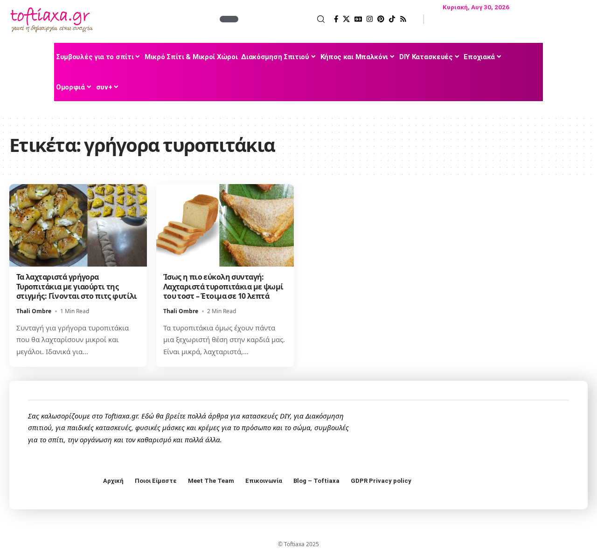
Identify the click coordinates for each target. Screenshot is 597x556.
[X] (346, 19)
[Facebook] (336, 19)
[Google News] (358, 19)
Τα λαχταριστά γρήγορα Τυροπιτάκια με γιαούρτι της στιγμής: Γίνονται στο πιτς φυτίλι (76, 287)
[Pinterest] (381, 19)
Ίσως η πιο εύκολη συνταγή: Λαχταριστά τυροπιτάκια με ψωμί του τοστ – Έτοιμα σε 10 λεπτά (223, 287)
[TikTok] (392, 19)
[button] (283, 19)
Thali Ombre (33, 311)
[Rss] (403, 19)
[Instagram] (369, 19)
